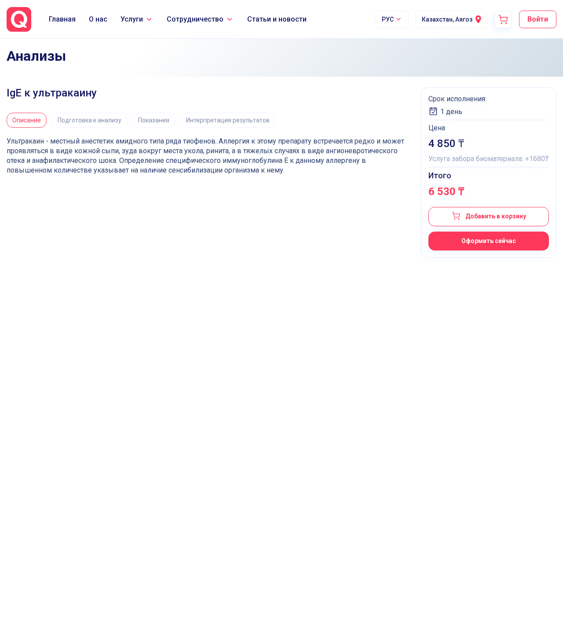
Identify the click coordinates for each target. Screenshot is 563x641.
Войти (537, 19)
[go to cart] (503, 19)
